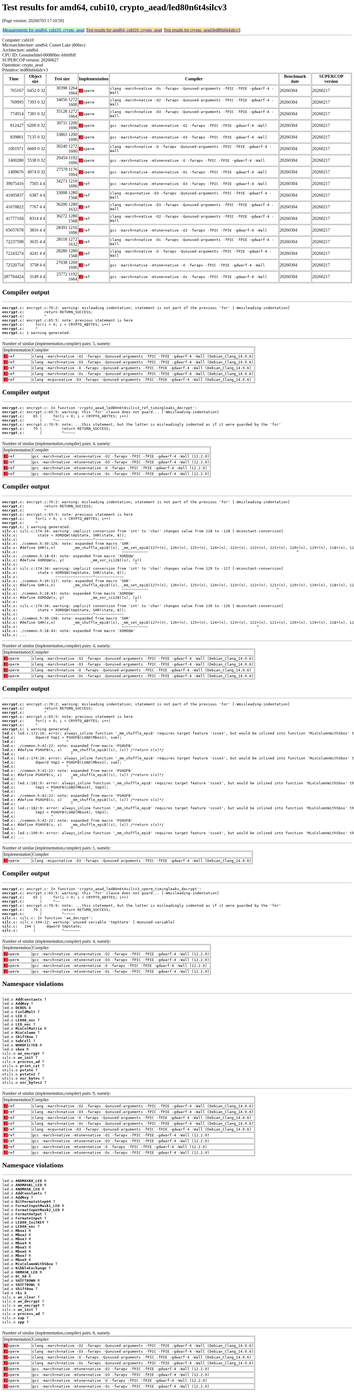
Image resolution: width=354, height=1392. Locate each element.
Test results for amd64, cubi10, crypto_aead (124, 30)
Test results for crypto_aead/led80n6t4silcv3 (202, 30)
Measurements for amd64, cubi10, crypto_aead (43, 30)
